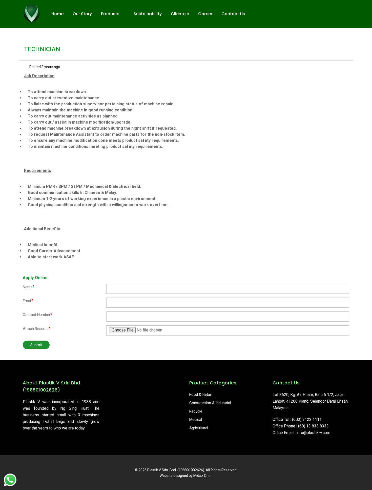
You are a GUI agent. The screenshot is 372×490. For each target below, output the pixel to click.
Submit (36, 345)
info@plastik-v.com (313, 432)
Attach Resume (36, 328)
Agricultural (198, 428)
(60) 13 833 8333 (313, 426)
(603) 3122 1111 (307, 419)
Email (28, 300)
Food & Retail (200, 394)
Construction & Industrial (210, 403)
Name (28, 286)
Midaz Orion (203, 476)
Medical (195, 419)
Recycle (195, 411)
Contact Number (37, 314)
